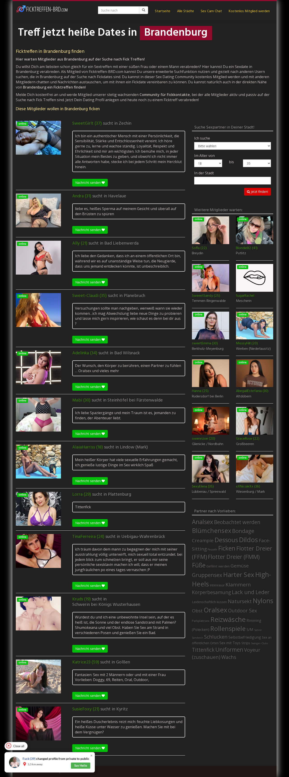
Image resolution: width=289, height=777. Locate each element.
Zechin (125, 123)
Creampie (203, 540)
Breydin (197, 254)
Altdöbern (243, 397)
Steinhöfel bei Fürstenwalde (135, 400)
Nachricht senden (88, 182)
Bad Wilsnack (127, 353)
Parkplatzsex (201, 621)
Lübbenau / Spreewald (209, 492)
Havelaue (117, 196)
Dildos (248, 539)
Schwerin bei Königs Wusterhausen (106, 604)
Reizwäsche (228, 619)
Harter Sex (238, 574)
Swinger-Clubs (259, 643)
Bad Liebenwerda (121, 243)
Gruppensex (207, 575)
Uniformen (229, 649)
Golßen (123, 662)
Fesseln (212, 549)
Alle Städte (185, 11)
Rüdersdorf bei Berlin (207, 397)
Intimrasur (217, 585)
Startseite (162, 11)
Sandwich (197, 637)
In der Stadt (204, 172)
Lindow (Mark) (134, 447)
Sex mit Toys (229, 642)
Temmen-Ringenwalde (209, 301)
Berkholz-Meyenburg (208, 349)
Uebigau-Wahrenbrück (143, 536)
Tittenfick (203, 649)
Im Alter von (204, 155)
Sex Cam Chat (211, 11)
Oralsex (215, 609)
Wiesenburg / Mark (250, 492)
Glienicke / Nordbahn (207, 444)
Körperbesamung (211, 592)
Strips (245, 643)
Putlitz (241, 254)
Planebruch (134, 296)
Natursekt (240, 601)
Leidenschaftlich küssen (209, 602)
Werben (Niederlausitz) (253, 349)
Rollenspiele (228, 628)
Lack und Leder (251, 592)
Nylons (263, 600)
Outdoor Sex (242, 610)
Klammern (238, 584)
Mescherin (244, 301)
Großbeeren (245, 444)
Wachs (228, 657)
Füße (198, 565)
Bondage (243, 530)
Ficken (226, 548)
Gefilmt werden (218, 566)
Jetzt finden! (259, 191)
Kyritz (122, 709)
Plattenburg (119, 494)
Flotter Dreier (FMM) (234, 556)
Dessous (226, 540)
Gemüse (240, 565)
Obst (197, 610)
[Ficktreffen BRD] (41, 11)
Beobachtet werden (237, 522)
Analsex (202, 522)
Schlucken (216, 636)
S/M (250, 629)
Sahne (258, 630)
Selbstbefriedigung (244, 637)
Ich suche (202, 138)
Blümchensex (211, 530)
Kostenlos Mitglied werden (249, 11)
